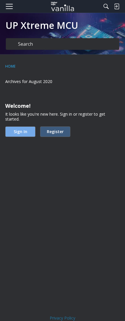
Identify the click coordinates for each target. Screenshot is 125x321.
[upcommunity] (62, 6)
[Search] (106, 6)
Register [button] (55, 131)
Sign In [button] (20, 131)
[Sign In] (116, 6)
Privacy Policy (62, 318)
